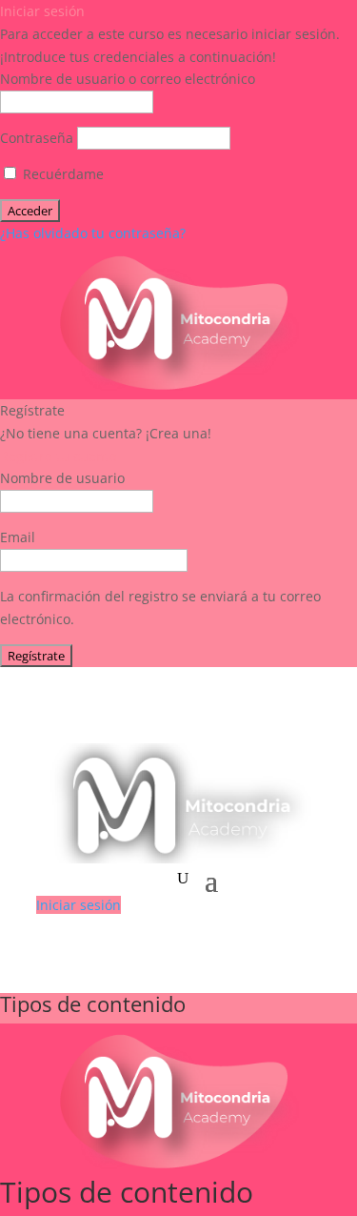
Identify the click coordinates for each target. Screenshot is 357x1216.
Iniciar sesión (78, 905)
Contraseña (36, 138)
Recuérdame (61, 174)
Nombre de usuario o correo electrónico (127, 79)
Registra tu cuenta (58, 456)
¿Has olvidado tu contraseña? (93, 233)
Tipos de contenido (93, 1003)
